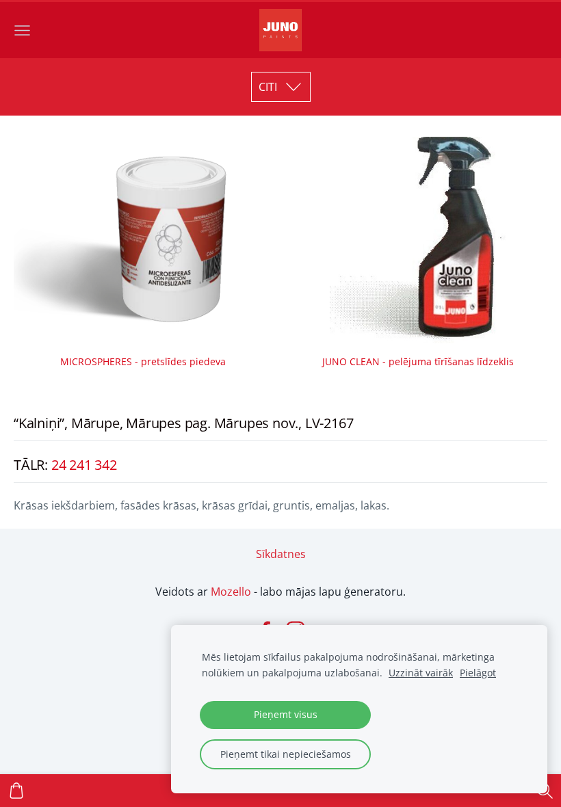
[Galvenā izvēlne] (22, 30)
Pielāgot (478, 672)
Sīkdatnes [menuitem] (281, 553)
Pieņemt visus (285, 714)
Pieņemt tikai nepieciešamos (285, 754)
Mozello (231, 591)
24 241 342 (84, 464)
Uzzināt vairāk (421, 672)
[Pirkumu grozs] (16, 790)
